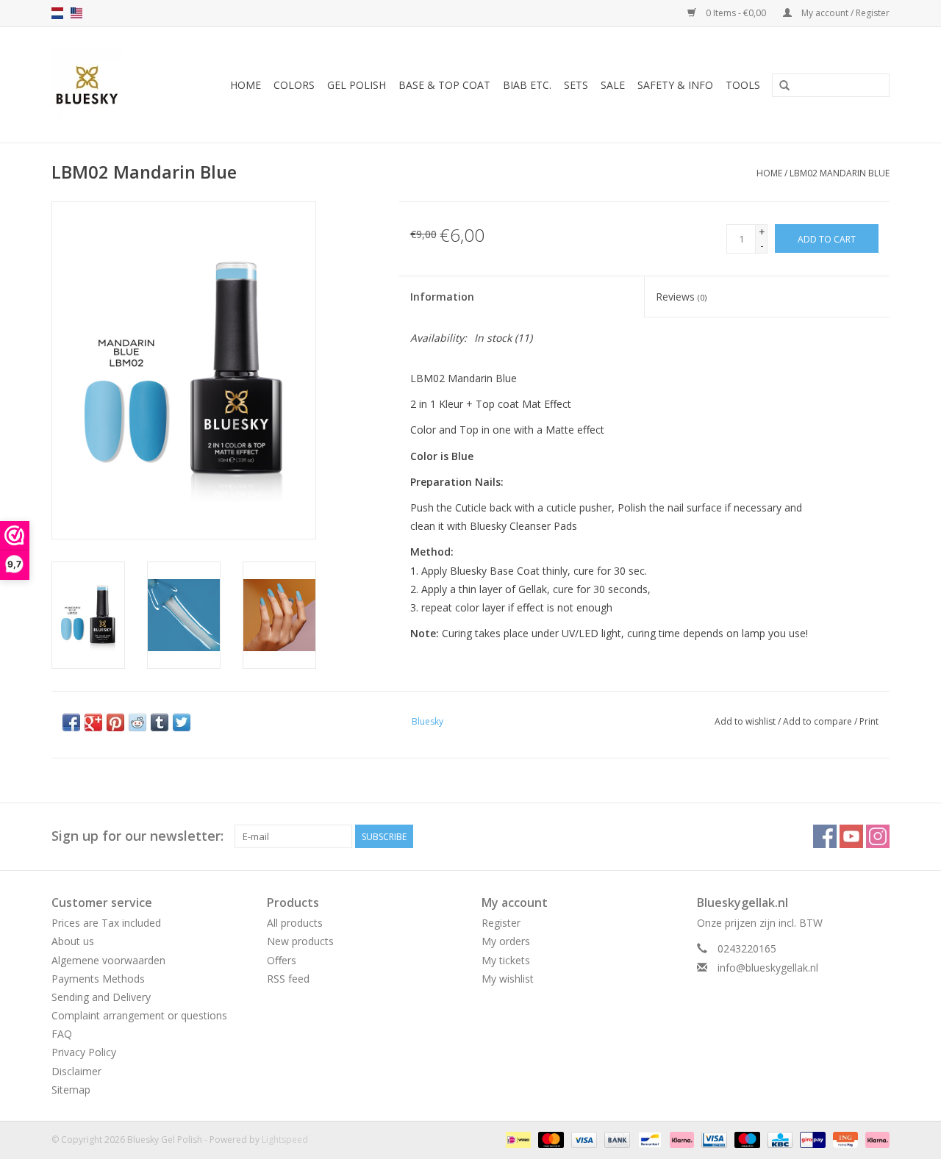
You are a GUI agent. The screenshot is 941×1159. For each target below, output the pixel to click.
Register (501, 923)
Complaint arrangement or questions (139, 1015)
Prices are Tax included (106, 923)
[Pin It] (115, 722)
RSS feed (288, 979)
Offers (281, 960)
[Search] (784, 85)
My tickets (506, 960)
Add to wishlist (745, 721)
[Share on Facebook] (71, 722)
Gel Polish (356, 85)
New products (300, 941)
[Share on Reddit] (137, 722)
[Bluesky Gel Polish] (92, 85)
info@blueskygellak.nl (768, 968)
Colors (294, 85)
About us (72, 941)
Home (245, 85)
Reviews (681, 297)
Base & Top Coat (444, 85)
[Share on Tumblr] (159, 722)
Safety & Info (675, 85)
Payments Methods (98, 979)
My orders (506, 941)
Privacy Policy (83, 1052)
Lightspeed (285, 1139)
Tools (743, 85)
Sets (576, 85)
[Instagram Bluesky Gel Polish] (878, 836)
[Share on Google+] (93, 722)
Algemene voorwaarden (108, 960)
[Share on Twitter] (181, 722)
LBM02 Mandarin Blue (840, 173)
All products (295, 923)
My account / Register (844, 13)
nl (57, 13)
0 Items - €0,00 (736, 13)
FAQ (61, 1034)
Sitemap (70, 1090)
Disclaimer (76, 1071)
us (76, 13)
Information (442, 297)
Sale (613, 85)
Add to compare (818, 721)
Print (869, 721)
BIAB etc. (527, 85)
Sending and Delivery (101, 997)
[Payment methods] (517, 1139)
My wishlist (508, 979)
